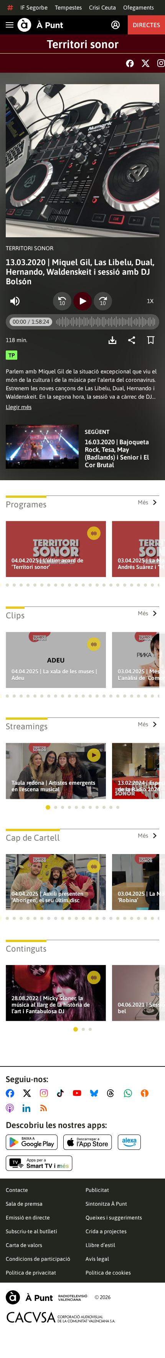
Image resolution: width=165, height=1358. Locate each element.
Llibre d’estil (100, 1245)
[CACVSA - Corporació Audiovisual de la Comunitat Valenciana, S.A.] (61, 1317)
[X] (146, 63)
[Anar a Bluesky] (95, 1093)
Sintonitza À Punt (106, 1204)
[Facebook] (130, 63)
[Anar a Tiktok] (62, 1093)
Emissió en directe (28, 1218)
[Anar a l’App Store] (87, 1142)
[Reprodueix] (82, 301)
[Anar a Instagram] (45, 1093)
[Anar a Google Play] (32, 1142)
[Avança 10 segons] (103, 301)
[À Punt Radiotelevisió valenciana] (46, 1297)
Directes (146, 24)
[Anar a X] (28, 1093)
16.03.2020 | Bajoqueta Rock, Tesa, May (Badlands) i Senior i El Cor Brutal (117, 453)
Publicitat (97, 1190)
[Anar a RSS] (45, 1108)
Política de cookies (108, 1273)
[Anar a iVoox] (146, 1093)
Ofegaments (138, 7)
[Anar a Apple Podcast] (11, 1108)
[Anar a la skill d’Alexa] (129, 1142)
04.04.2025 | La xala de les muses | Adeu (54, 674)
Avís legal (97, 1259)
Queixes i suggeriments (114, 1218)
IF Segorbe (34, 7)
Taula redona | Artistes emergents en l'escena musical (53, 785)
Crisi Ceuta (102, 7)
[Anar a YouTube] (78, 1093)
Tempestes (68, 7)
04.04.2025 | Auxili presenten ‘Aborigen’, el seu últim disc (47, 896)
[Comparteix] (133, 340)
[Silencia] (15, 301)
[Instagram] (161, 63)
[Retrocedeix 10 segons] (62, 301)
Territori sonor (83, 44)
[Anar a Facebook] (11, 1093)
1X (150, 301)
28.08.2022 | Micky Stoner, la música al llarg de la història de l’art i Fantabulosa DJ (51, 1004)
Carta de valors (24, 1245)
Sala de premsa (24, 1204)
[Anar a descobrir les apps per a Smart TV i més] (39, 1163)
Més (143, 502)
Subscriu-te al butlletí (31, 1231)
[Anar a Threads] (112, 1093)
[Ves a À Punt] (40, 25)
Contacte (17, 1190)
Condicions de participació (38, 1259)
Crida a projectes (106, 1231)
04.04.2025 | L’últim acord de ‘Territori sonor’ (47, 563)
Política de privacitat (31, 1273)
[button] (7, 585)
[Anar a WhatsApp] (129, 1093)
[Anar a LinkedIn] (28, 1108)
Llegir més (18, 407)
